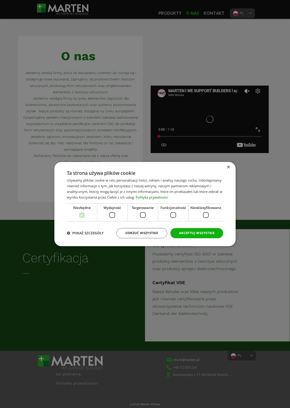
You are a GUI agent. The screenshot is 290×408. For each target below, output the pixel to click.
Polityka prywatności (152, 197)
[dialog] (145, 204)
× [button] (228, 167)
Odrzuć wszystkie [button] (141, 233)
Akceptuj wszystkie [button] (197, 233)
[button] (85, 232)
